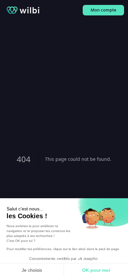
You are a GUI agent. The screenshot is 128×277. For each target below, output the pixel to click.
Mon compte (103, 10)
